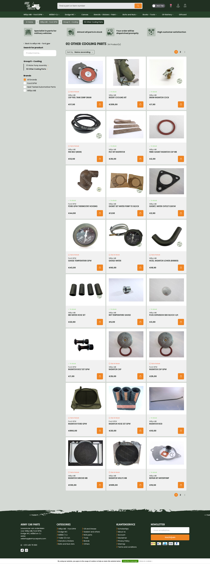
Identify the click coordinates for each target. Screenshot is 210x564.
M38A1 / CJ (62, 535)
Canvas (84, 14)
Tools (86, 538)
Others (87, 544)
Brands (86, 541)
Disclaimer (122, 538)
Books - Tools (149, 14)
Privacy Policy (123, 541)
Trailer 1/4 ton (64, 538)
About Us (122, 532)
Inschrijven (170, 537)
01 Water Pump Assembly (36, 65)
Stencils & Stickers (66, 541)
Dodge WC (69, 14)
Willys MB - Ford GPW (33, 14)
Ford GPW (32, 83)
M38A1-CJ (53, 14)
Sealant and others (92, 532)
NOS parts (88, 535)
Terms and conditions (127, 547)
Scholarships (123, 529)
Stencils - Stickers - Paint (105, 14)
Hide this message (130, 561)
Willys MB (31, 90)
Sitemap (121, 544)
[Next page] (184, 52)
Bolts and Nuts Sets (66, 544)
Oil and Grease (90, 529)
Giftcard (182, 14)
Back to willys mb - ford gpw (37, 43)
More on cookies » (145, 561)
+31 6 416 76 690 (30, 545)
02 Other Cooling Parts (36, 69)
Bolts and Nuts (129, 14)
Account (121, 535)
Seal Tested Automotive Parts (41, 87)
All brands (32, 79)
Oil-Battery (167, 14)
